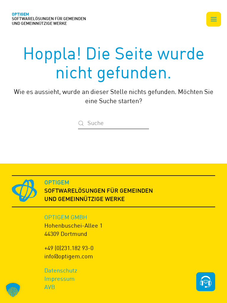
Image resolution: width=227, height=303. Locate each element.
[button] (214, 19)
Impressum (59, 278)
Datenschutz (60, 270)
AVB (49, 287)
